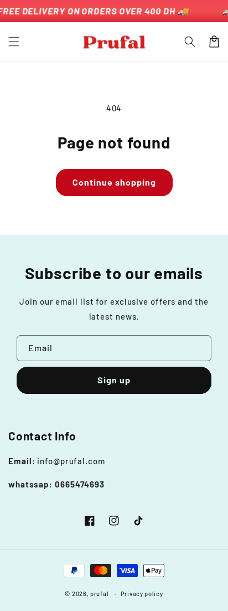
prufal (99, 593)
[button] (14, 41)
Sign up (114, 379)
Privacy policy (142, 593)
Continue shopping (114, 182)
